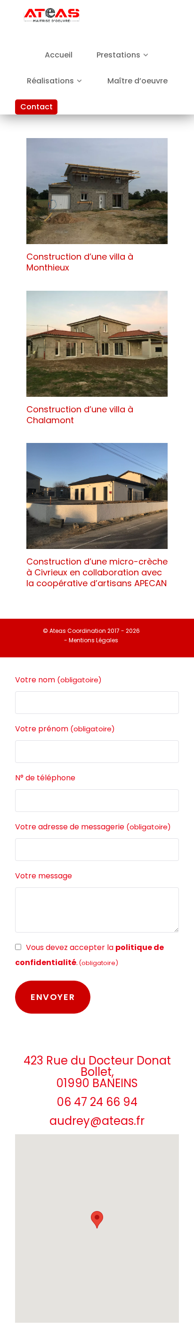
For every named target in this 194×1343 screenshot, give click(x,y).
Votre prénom (65, 728)
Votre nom (58, 679)
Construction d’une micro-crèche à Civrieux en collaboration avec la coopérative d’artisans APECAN (97, 572)
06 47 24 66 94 (97, 1102)
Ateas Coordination (78, 631)
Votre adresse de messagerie (93, 826)
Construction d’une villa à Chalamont (79, 414)
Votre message (43, 875)
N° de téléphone (45, 777)
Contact (36, 106)
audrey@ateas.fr (97, 1121)
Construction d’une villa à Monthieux (79, 262)
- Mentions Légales (91, 640)
